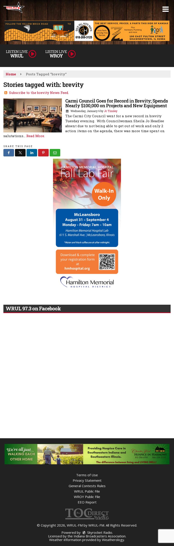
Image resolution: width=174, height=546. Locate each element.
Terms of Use (87, 475)
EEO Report (87, 502)
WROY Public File (87, 496)
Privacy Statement (87, 480)
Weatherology (113, 539)
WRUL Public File (87, 491)
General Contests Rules (87, 486)
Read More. (35, 136)
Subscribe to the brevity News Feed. (39, 92)
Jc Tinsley (110, 111)
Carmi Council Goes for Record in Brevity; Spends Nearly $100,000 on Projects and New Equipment (116, 103)
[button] (165, 9)
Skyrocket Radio (99, 532)
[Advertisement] (87, 31)
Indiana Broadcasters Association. (100, 536)
